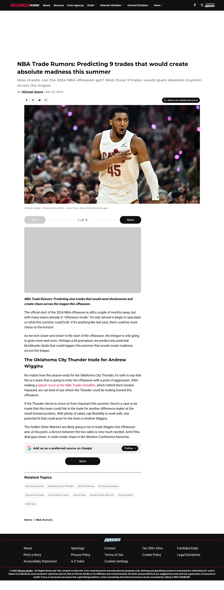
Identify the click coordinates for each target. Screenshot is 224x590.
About (28, 548)
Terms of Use (113, 555)
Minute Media (25, 570)
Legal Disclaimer (188, 555)
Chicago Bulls (125, 495)
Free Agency (75, 5)
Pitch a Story (32, 555)
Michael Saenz (32, 92)
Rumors (59, 5)
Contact (110, 548)
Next (130, 220)
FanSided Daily (187, 548)
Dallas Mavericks (34, 486)
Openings (77, 548)
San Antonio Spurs (108, 486)
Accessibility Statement (40, 561)
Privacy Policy (80, 555)
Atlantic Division (110, 5)
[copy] (45, 100)
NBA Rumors (44, 519)
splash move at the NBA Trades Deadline (66, 385)
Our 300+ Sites (152, 548)
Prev (35, 220)
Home (28, 519)
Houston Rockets (34, 495)
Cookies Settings (116, 561)
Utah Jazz (30, 503)
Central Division (137, 5)
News (46, 5)
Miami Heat (79, 495)
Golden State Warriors (102, 495)
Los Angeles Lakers (58, 495)
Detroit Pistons (86, 486)
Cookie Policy (151, 555)
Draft (90, 5)
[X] (202, 5)
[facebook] (195, 5)
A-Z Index (77, 561)
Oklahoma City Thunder (61, 486)
